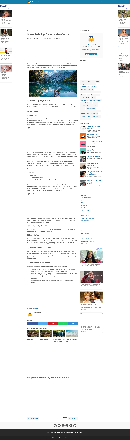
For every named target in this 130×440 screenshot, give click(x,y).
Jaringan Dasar (84, 84)
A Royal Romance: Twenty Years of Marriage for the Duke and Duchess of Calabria (94, 173)
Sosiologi (83, 105)
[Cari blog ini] (102, 2)
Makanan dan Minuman (87, 218)
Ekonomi (83, 81)
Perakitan (83, 94)
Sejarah (93, 97)
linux (88, 113)
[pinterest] (53, 323)
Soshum (95, 102)
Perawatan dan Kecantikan (88, 231)
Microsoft (48, 2)
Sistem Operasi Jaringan (95, 100)
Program (63, 2)
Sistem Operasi (84, 100)
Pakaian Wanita (85, 215)
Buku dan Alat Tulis (86, 243)
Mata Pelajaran (84, 92)
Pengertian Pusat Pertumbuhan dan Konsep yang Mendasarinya (47, 179)
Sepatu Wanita (85, 220)
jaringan (83, 113)
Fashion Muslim (85, 210)
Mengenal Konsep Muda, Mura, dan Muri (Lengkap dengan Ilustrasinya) (94, 182)
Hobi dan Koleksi (85, 233)
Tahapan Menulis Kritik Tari (93, 156)
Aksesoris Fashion (86, 197)
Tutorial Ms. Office (91, 108)
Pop (88, 94)
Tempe (88, 105)
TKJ (56, 2)
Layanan (83, 2)
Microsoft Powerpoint (95, 92)
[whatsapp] (63, 323)
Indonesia (35, 308)
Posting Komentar (56, 38)
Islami (97, 81)
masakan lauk (94, 113)
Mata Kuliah (91, 89)
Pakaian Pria (84, 203)
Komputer (83, 86)
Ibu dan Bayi (84, 236)
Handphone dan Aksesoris (88, 208)
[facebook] (32, 323)
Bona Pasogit (91, 44)
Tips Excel (94, 105)
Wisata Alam (84, 111)
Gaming (89, 81)
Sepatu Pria (84, 205)
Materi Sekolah (73, 2)
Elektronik (83, 200)
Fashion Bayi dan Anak (87, 238)
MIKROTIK (83, 89)
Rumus (88, 97)
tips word (83, 119)
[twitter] (43, 323)
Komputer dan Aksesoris (87, 241)
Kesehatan (92, 84)
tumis (88, 119)
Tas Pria (83, 223)
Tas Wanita (84, 213)
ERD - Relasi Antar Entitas (93, 134)
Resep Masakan (94, 2)
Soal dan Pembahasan (86, 102)
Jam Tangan (84, 226)
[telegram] (73, 323)
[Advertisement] (65, 16)
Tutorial (82, 108)
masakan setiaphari (85, 116)
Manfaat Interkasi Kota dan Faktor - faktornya (42, 182)
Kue (88, 86)
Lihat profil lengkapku (91, 54)
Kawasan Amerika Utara (37, 177)
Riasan (82, 97)
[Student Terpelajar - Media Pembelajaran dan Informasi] (34, 2)
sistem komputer (96, 116)
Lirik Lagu (93, 86)
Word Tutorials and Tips (94, 111)
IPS (93, 81)
